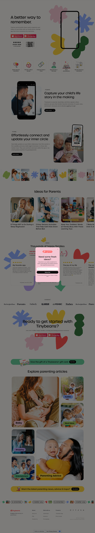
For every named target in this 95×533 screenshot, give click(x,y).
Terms (52, 275)
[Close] (57, 249)
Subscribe (47, 272)
